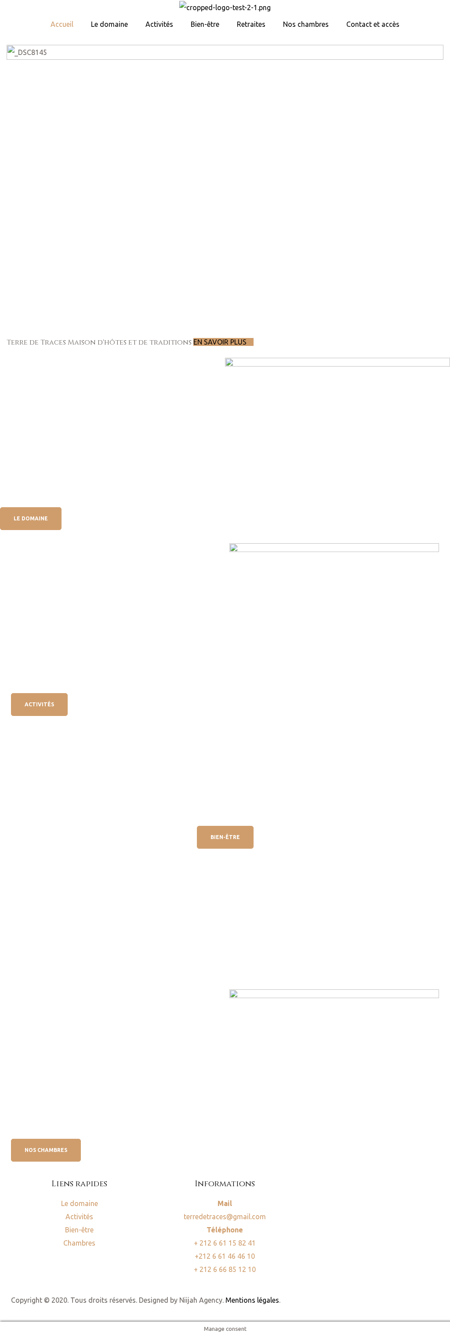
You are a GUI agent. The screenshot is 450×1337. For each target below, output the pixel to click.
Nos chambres (306, 24)
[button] (31, 518)
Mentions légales (252, 1300)
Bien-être (205, 24)
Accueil (62, 24)
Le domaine (109, 24)
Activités (159, 24)
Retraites (251, 24)
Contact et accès (372, 24)
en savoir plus (220, 342)
